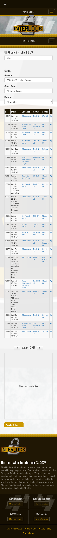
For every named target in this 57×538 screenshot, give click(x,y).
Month (7, 96)
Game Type (9, 86)
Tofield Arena (26, 116)
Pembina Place (25, 233)
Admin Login (28, 533)
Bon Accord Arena (26, 133)
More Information (15, 504)
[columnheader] (8, 111)
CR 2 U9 (45, 116)
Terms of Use (30, 528)
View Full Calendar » (14, 424)
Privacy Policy (44, 528)
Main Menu (28, 12)
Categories (29, 41)
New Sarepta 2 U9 (36, 126)
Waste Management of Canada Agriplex (26, 160)
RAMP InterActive (14, 528)
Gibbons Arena (24, 225)
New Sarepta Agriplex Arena (26, 126)
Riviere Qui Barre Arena (26, 177)
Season (8, 75)
